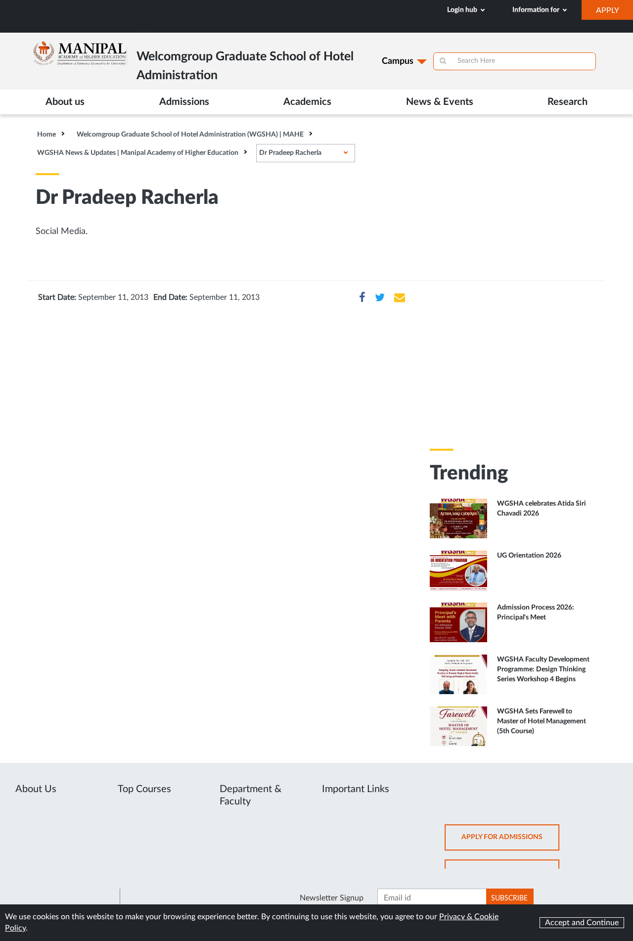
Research (567, 102)
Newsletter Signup (331, 898)
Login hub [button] (463, 9)
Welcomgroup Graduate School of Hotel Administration (96, 27)
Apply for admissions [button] (510, 841)
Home (46, 134)
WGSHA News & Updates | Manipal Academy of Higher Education (137, 152)
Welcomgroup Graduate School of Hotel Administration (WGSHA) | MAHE (190, 134)
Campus (397, 61)
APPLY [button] (614, 13)
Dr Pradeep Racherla (290, 152)
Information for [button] (536, 9)
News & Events (439, 102)
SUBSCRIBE (509, 898)
